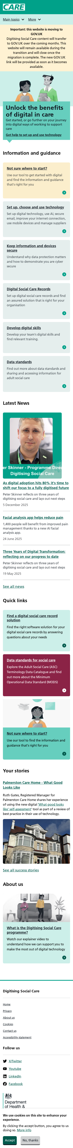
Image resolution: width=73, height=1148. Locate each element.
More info (24, 1130)
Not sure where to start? (27, 168)
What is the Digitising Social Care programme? (34, 930)
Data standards (19, 362)
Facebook (16, 1084)
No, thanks (30, 1140)
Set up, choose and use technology (35, 207)
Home (7, 1004)
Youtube (15, 1069)
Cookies (8, 1024)
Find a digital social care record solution (32, 618)
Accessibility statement (17, 1037)
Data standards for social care (31, 660)
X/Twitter (15, 1061)
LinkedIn (15, 1076)
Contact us (9, 1031)
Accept (10, 1140)
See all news (13, 586)
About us (9, 1017)
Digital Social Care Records (28, 289)
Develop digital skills (24, 328)
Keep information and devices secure (31, 248)
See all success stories (21, 870)
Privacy (7, 1011)
